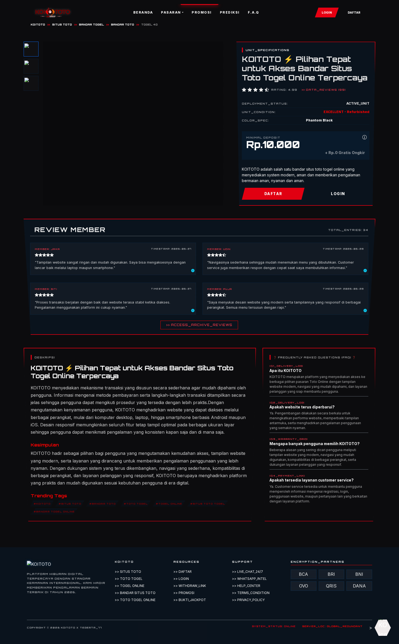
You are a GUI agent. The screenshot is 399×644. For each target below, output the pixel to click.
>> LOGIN (181, 579)
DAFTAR (354, 12)
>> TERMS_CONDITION (251, 593)
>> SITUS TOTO (128, 572)
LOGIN (327, 12)
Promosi (202, 12)
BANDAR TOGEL (91, 24)
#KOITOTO (42, 503)
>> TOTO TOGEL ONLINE (135, 600)
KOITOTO (38, 24)
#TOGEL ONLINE (169, 503)
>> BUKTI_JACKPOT (189, 600)
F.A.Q (253, 12)
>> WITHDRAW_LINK (189, 586)
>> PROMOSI (183, 593)
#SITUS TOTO (70, 503)
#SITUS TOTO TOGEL (207, 503)
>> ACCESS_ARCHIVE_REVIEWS (199, 325)
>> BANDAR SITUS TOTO (135, 593)
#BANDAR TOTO (102, 503)
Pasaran (171, 12)
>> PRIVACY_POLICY (248, 600)
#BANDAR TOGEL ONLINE (54, 511)
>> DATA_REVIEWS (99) (324, 89)
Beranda (143, 12)
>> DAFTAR (182, 572)
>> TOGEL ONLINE (129, 586)
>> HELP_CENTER (246, 586)
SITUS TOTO (62, 24)
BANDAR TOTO (122, 24)
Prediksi (230, 12)
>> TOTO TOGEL (128, 579)
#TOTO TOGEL (136, 503)
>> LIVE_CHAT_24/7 (247, 572)
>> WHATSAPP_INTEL (249, 579)
